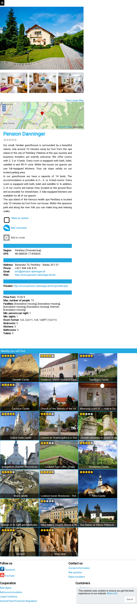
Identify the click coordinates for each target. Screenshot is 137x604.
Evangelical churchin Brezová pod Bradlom (21, 466)
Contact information (79, 568)
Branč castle (21, 495)
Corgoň (21, 553)
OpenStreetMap (65, 127)
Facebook (9, 569)
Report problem (76, 576)
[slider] (10, 139)
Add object (5, 588)
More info (112, 593)
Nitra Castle (98, 495)
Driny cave (60, 553)
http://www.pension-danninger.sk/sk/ (35, 274)
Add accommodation (11, 592)
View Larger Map (75, 100)
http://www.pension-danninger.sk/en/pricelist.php (41, 285)
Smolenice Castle (99, 466)
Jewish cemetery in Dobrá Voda (99, 437)
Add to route (18, 237)
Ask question (75, 572)
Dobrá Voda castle (20, 437)
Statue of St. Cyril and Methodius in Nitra (21, 524)
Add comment (19, 227)
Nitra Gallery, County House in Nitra (60, 524)
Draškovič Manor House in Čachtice (60, 379)
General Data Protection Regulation (18, 601)
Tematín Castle (20, 379)
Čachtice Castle (21, 408)
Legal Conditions (8, 596)
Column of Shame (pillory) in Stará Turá (60, 437)
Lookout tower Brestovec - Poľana (60, 495)
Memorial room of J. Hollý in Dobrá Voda (99, 408)
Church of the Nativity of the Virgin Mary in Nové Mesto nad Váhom (60, 408)
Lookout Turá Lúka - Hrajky (60, 466)
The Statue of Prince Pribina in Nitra (99, 524)
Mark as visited (19, 218)
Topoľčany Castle (99, 379)
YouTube (9, 575)
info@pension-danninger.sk (30, 271)
